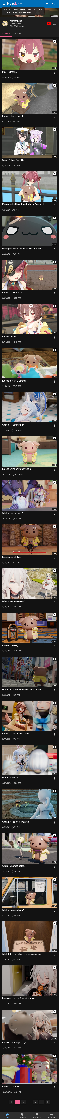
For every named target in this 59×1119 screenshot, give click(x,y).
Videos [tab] (6, 33)
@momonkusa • (16, 24)
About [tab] (18, 33)
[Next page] (48, 1102)
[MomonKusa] (5, 23)
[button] (15, 4)
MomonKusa (16, 21)
